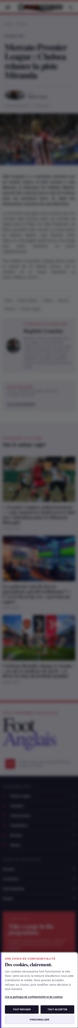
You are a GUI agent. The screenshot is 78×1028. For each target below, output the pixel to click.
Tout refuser (22, 1009)
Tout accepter (57, 1009)
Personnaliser (39, 1019)
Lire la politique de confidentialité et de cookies (34, 996)
